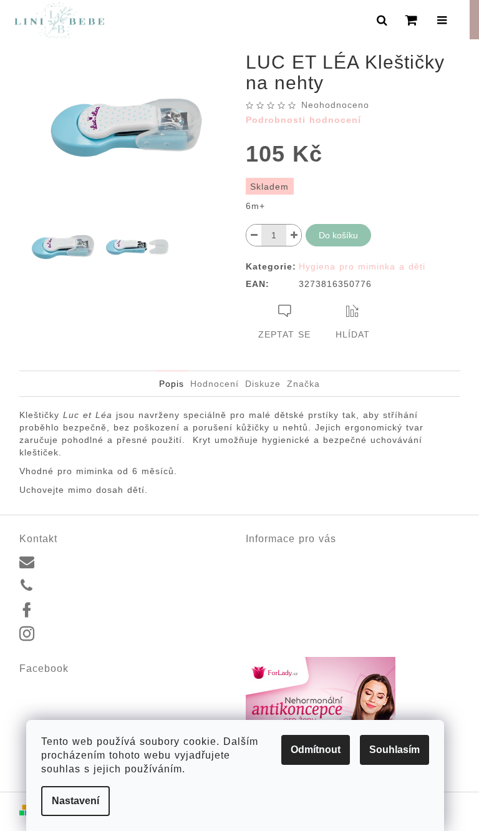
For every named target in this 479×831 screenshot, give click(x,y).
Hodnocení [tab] (214, 384)
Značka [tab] (303, 384)
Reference (266, 571)
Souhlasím (394, 749)
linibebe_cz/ (66, 634)
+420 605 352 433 (79, 585)
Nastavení (75, 800)
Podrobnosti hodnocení (303, 120)
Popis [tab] (171, 384)
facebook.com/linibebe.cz (92, 610)
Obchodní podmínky (285, 600)
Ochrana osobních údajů (295, 615)
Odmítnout (316, 749)
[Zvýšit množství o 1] (293, 235)
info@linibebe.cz (75, 560)
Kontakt (261, 557)
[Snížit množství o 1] (253, 235)
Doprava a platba (281, 586)
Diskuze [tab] (263, 384)
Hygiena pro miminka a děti (362, 266)
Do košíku (338, 235)
